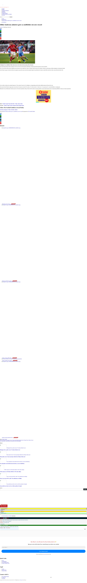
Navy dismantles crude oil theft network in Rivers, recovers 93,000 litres (18, 461)
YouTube (12, 109)
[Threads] (43, 34)
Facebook (1, 109)
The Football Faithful (31, 111)
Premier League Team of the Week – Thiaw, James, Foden (13, 103)
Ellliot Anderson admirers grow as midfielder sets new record (12, 111)
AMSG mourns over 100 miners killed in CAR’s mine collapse (14, 469)
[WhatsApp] (43, 31)
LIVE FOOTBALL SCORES (7, 14)
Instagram (5, 109)
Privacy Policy (4, 570)
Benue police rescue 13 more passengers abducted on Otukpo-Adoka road (18, 454)
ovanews (1, 27)
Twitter (9, 109)
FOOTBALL (4, 22)
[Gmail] (43, 37)
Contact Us (4, 577)
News (3, 560)
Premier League (4, 439)
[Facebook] (43, 29)
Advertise (3, 578)
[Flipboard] (43, 38)
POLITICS (4, 12)
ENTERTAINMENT (5, 10)
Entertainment (4, 561)
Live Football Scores (5, 562)
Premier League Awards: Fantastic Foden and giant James (14, 105)
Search (85, 489)
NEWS (3, 9)
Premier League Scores (5, 563)
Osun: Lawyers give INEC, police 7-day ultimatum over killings (16, 476)
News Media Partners (5, 576)
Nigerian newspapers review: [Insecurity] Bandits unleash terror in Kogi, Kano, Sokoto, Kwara (16, 440)
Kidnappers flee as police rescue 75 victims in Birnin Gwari (16, 447)
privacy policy (45, 554)
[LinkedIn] (43, 36)
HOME (3, 8)
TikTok (16, 109)
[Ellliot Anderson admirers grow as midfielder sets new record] (17, 63)
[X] (43, 32)
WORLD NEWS (5, 13)
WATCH (3, 15)
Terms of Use (4, 569)
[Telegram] (43, 33)
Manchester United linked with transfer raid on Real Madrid (10, 441)
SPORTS (3, 11)
